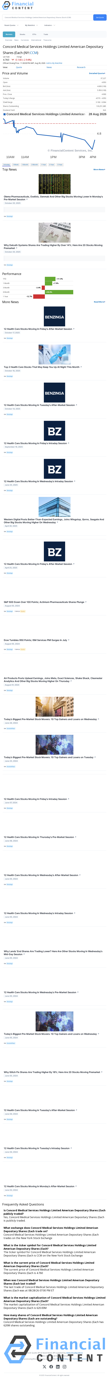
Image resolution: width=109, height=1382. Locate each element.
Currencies (25, 40)
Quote (19, 67)
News (16, 40)
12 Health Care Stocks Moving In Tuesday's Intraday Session (38, 1148)
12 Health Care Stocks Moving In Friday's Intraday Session (36, 443)
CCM (33, 52)
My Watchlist (30, 25)
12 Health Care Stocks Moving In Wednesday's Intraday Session (40, 481)
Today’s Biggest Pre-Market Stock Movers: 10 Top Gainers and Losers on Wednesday (51, 719)
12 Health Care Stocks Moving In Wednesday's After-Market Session (42, 875)
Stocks (22, 34)
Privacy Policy (62, 1359)
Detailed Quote (96, 73)
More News (99, 169)
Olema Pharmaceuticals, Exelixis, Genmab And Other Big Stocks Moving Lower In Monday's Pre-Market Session (53, 198)
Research (81, 67)
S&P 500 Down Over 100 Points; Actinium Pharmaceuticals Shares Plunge (45, 602)
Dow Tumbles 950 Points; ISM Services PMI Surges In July (37, 640)
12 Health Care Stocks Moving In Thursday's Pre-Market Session (40, 837)
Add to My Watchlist (54, 63)
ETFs (34, 34)
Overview (8, 40)
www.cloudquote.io (74, 1352)
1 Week (15, 164)
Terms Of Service (80, 1359)
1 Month (25, 164)
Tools (46, 34)
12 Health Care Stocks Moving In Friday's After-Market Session (39, 328)
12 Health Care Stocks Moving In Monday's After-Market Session (40, 1186)
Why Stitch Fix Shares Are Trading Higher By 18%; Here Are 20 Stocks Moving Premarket (53, 1072)
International (36, 40)
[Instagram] (64, 1367)
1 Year (43, 164)
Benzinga (9, 216)
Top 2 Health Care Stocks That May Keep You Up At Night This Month (43, 367)
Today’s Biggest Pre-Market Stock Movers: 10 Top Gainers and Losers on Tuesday (50, 757)
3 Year (51, 164)
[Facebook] (51, 1367)
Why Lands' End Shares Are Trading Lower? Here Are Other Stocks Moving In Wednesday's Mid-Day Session (53, 953)
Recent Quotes (10, 25)
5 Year (59, 164)
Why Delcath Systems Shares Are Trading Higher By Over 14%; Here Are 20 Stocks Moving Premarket (53, 247)
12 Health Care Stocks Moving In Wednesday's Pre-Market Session (41, 992)
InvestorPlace (11, 728)
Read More (99, 302)
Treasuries (47, 40)
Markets (9, 34)
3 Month (35, 164)
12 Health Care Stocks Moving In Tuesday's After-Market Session (40, 405)
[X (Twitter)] (44, 1367)
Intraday (7, 164)
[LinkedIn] (58, 1367)
